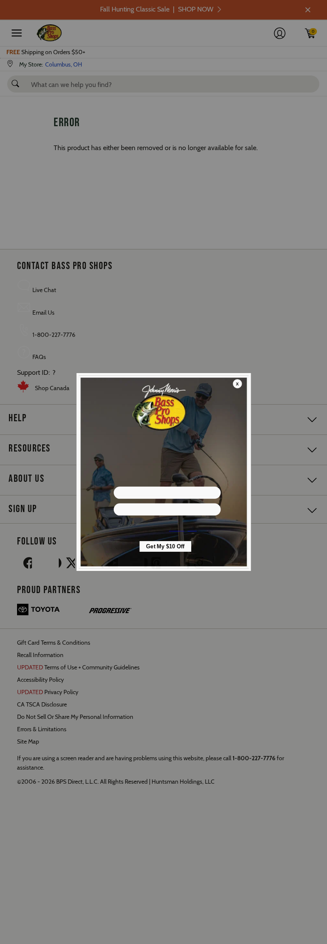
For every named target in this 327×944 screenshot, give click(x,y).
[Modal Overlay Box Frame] (163, 472)
